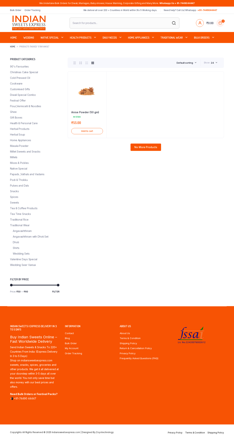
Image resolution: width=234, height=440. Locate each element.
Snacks (14, 191)
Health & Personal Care (24, 123)
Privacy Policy (127, 353)
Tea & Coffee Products (23, 208)
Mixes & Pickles (19, 162)
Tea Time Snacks (20, 213)
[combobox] (187, 62)
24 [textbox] (212, 62)
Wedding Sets (21, 253)
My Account (71, 348)
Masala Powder (19, 145)
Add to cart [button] (87, 131)
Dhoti (16, 242)
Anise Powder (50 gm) (85, 112)
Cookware (16, 83)
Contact (69, 333)
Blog (67, 338)
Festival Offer (18, 100)
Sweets (14, 202)
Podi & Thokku (19, 179)
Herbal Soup (17, 134)
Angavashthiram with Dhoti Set (30, 236)
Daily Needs (110, 37)
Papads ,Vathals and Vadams (27, 174)
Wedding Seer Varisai (23, 264)
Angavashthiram (22, 230)
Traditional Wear (172, 37)
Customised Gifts (20, 89)
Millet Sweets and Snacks (25, 151)
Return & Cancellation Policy (136, 348)
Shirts (16, 247)
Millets (13, 157)
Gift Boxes (16, 117)
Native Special (50, 37)
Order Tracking (32, 10)
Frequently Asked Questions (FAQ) (139, 358)
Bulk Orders (202, 37)
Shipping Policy (128, 343)
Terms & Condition (130, 338)
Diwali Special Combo (23, 94)
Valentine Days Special (23, 259)
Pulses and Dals (19, 185)
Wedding (28, 37)
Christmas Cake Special (24, 72)
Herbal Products (19, 128)
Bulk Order (15, 10)
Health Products (80, 37)
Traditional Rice (19, 219)
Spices (14, 196)
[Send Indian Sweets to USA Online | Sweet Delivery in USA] (29, 23)
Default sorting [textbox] (185, 62)
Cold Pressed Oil (20, 77)
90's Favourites (19, 66)
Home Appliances (138, 37)
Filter (55, 291)
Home (13, 37)
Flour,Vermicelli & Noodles (25, 106)
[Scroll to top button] (225, 431)
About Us (125, 333)
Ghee (13, 111)
